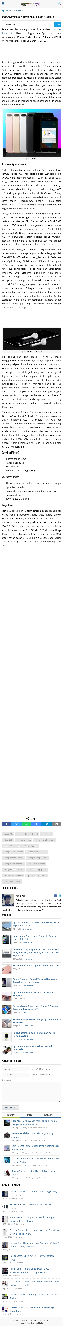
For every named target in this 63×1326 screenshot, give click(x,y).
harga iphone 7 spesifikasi (14, 869)
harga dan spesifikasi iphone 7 (38, 857)
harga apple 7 (31, 846)
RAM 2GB (8, 840)
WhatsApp (26, 824)
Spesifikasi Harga (25, 1320)
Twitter (16, 824)
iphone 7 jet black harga (38, 875)
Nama (41, 1069)
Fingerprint (22, 834)
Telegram (46, 824)
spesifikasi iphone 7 (12, 881)
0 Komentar (27, 929)
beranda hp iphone (36, 863)
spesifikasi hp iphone (37, 869)
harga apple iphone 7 (13, 875)
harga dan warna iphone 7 (14, 863)
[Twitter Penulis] (60, 895)
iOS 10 (35, 834)
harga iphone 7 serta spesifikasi (14, 857)
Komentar (7, 1080)
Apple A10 (8, 834)
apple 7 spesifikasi (12, 846)
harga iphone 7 (24, 840)
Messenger (36, 824)
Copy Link (56, 824)
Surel (40, 1074)
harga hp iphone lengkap (46, 840)
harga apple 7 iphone (13, 851)
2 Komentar (28, 959)
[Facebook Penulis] (55, 895)
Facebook (6, 824)
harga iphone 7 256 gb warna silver (38, 851)
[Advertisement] (31, 51)
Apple (57, 24)
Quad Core (47, 834)
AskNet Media (37, 1323)
